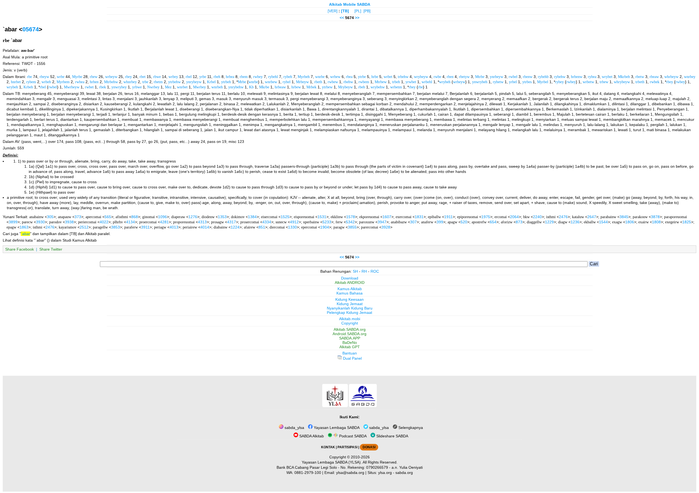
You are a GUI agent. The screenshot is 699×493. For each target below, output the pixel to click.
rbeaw (654, 76)
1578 (350, 217)
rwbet (89, 87)
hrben (94, 82)
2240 (537, 217)
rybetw (498, 82)
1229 (549, 222)
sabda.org (404, 472)
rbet (143, 76)
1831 (419, 217)
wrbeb (46, 82)
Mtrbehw (111, 82)
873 (519, 222)
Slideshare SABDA (391, 436)
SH (355, 271)
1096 (162, 217)
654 (493, 222)
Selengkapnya (410, 427)
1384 (252, 217)
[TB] (345, 11)
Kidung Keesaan (349, 299)
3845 (624, 217)
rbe (29, 76)
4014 (204, 227)
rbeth (318, 82)
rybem (31, 82)
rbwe (157, 76)
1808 (656, 222)
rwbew (333, 82)
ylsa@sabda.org (350, 472)
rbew (93, 76)
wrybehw (378, 87)
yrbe (202, 76)
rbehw (348, 82)
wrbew (335, 76)
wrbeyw (111, 76)
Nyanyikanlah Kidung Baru (349, 308)
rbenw (527, 76)
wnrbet (182, 87)
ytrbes (527, 82)
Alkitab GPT (349, 347)
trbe (145, 82)
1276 (192, 217)
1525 (285, 217)
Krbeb (28, 87)
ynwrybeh (479, 82)
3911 (145, 227)
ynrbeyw (496, 76)
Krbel (211, 82)
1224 (235, 227)
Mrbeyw (302, 82)
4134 (130, 222)
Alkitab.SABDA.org (350, 329)
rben (450, 76)
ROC (375, 271)
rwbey (258, 76)
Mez (168, 87)
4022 (104, 222)
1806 (629, 222)
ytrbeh (226, 82)
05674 (30, 29)
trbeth (639, 82)
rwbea (79, 82)
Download (349, 278)
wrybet (607, 76)
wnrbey (689, 76)
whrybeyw (622, 82)
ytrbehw (174, 82)
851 (262, 227)
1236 (575, 222)
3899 (13, 222)
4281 (164, 222)
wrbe (60, 76)
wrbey (173, 76)
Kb (251, 87)
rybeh (287, 76)
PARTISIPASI (347, 447)
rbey (128, 76)
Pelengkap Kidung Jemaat (349, 312)
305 (50, 217)
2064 (514, 217)
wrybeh (445, 82)
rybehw (559, 76)
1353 (222, 217)
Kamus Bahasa (349, 293)
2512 (84, 227)
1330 (292, 227)
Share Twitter (50, 249)
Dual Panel (352, 358)
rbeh (217, 76)
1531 (322, 217)
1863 (24, 227)
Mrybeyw (345, 87)
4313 (202, 222)
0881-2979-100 (307, 472)
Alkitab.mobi (349, 319)
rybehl (273, 76)
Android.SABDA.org (349, 334)
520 (464, 222)
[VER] (332, 11)
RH (364, 271)
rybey (559, 82)
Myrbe (77, 76)
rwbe (437, 76)
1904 (324, 227)
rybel (287, 82)
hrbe (374, 76)
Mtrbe (479, 76)
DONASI (369, 447)
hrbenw (576, 76)
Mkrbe (264, 87)
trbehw (403, 76)
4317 (231, 222)
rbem (244, 76)
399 (440, 222)
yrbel (513, 82)
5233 (326, 222)
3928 (385, 227)
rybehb (543, 76)
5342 (350, 222)
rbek (102, 87)
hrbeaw (280, 87)
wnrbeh (217, 87)
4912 (294, 222)
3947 (382, 222)
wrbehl (427, 82)
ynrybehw (236, 87)
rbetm (158, 82)
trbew (604, 82)
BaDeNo (349, 342)
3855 (352, 227)
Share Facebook (19, 249)
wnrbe (320, 76)
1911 (448, 217)
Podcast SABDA (352, 436)
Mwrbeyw (71, 87)
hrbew (296, 87)
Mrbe (242, 82)
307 (413, 222)
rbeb (361, 87)
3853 (115, 227)
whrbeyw (671, 76)
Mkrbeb (624, 76)
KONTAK (328, 447)
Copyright (349, 323)
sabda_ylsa (293, 427)
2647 (591, 217)
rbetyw (464, 76)
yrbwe (137, 87)
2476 (563, 217)
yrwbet (410, 82)
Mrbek (311, 87)
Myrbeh (304, 76)
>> (357, 18)
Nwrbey (153, 87)
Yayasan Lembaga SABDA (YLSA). (332, 462)
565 (108, 217)
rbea (349, 76)
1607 (387, 217)
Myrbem (63, 82)
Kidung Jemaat (350, 304)
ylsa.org (385, 472)
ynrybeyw (194, 82)
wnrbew (271, 82)
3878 (655, 217)
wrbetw (588, 82)
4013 (174, 227)
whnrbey (130, 82)
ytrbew (327, 87)
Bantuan (349, 353)
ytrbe (362, 76)
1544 (603, 222)
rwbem (364, 82)
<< (342, 18)
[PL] (357, 11)
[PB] (367, 11)
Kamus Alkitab (349, 289)
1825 (686, 222)
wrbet (388, 76)
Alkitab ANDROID (350, 282)
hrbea (230, 76)
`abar (25, 234)
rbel (189, 76)
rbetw (639, 76)
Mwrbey (199, 87)
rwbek (654, 82)
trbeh (396, 82)
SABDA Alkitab (311, 436)
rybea (592, 76)
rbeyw (44, 76)
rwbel (513, 76)
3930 (40, 222)
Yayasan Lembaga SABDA (336, 427)
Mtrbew (381, 82)
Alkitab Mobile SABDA (349, 4)
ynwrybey (119, 87)
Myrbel (542, 82)
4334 (266, 222)
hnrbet (16, 82)
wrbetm (396, 87)
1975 (485, 217)
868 (134, 217)
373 (78, 217)
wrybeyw (421, 76)
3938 (69, 222)
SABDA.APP (349, 338)
